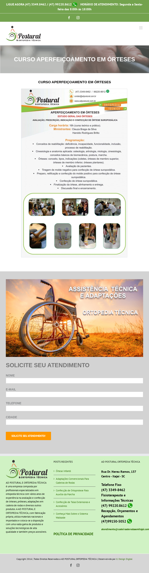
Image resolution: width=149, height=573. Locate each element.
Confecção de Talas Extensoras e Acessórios (73, 504)
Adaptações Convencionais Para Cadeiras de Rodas (72, 480)
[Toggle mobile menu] (141, 28)
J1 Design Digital (124, 558)
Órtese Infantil (63, 471)
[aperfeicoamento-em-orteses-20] (74, 90)
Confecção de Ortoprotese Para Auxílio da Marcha (72, 492)
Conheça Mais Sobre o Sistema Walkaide (72, 515)
